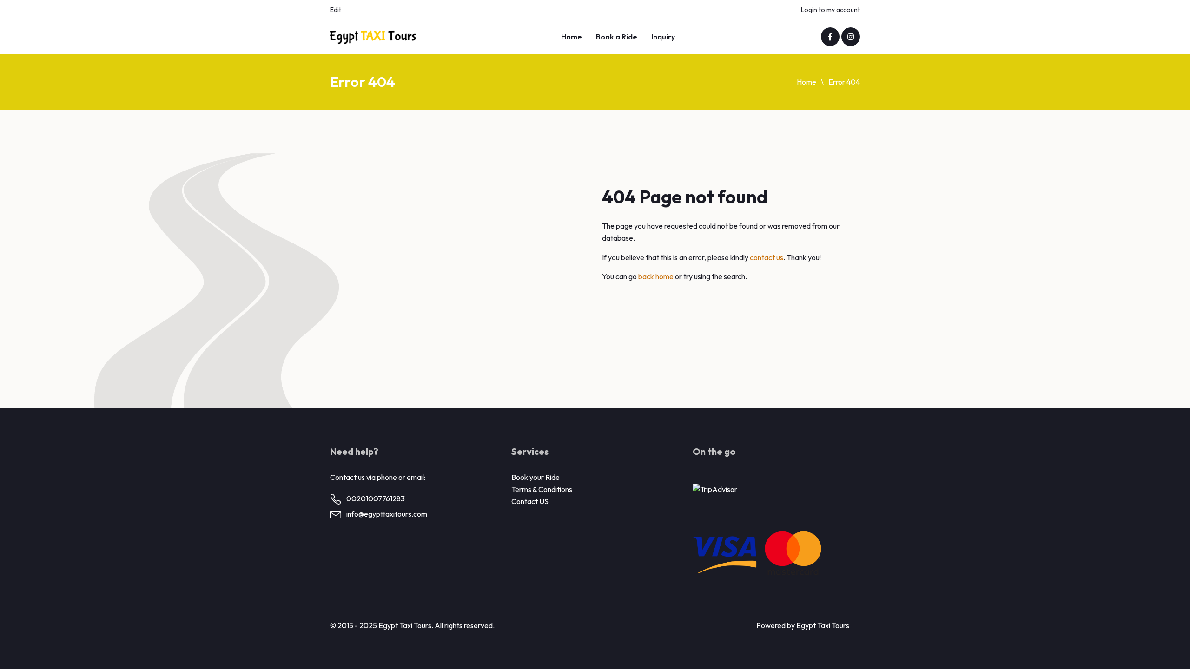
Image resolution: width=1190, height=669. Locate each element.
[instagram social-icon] (850, 36)
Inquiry (663, 36)
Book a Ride (616, 36)
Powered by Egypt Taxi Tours (802, 625)
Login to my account (830, 10)
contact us (766, 257)
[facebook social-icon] (830, 36)
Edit (335, 10)
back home (656, 276)
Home (571, 36)
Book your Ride (535, 477)
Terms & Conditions (541, 489)
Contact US (530, 501)
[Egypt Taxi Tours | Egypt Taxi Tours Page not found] (373, 37)
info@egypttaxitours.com (386, 513)
